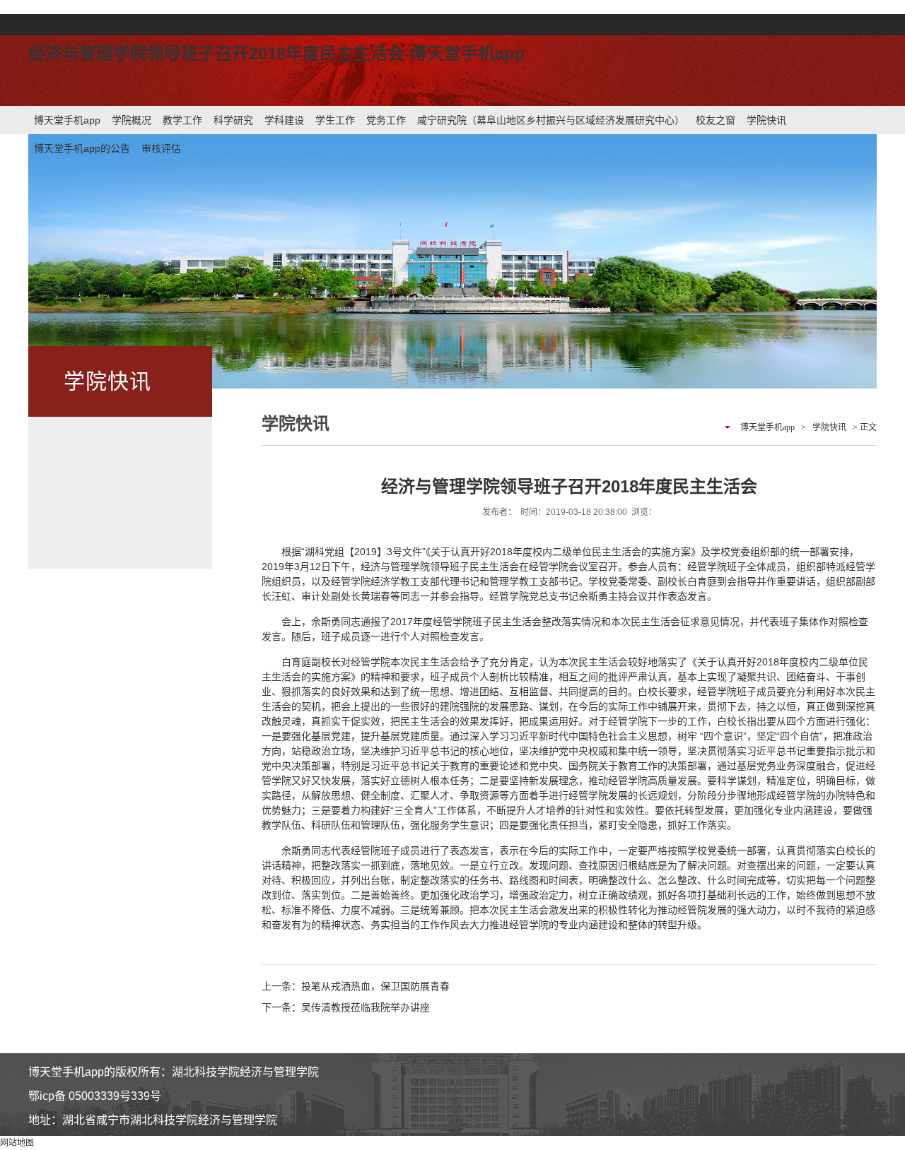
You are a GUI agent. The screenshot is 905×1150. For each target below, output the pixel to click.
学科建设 (284, 120)
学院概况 (131, 120)
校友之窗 (715, 120)
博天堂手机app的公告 (82, 148)
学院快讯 (766, 120)
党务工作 (386, 120)
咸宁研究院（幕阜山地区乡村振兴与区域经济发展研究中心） (550, 120)
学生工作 (335, 120)
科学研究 (233, 120)
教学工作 (182, 120)
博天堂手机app (67, 120)
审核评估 (161, 148)
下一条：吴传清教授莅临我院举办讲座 (346, 1007)
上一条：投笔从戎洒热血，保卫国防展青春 (356, 986)
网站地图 (17, 1143)
